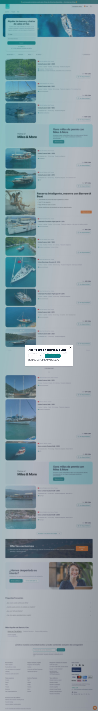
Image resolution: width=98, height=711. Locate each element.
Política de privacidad (33, 360)
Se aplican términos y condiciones (47, 360)
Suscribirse (53, 356)
